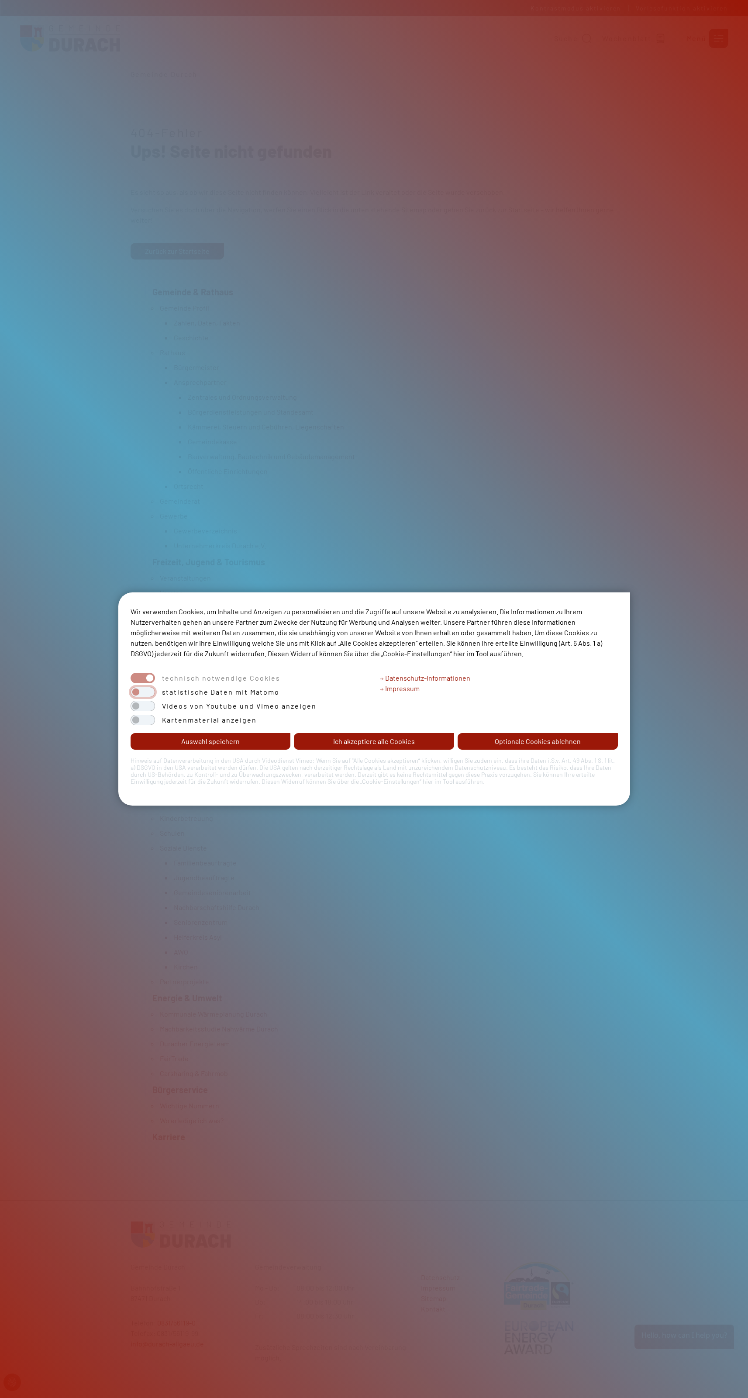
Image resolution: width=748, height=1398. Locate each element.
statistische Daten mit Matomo (221, 692)
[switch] (143, 692)
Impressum (402, 688)
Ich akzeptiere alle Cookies (374, 741)
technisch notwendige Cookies (221, 678)
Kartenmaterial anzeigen (209, 719)
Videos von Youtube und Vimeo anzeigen (239, 705)
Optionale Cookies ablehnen (538, 741)
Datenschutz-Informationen (427, 678)
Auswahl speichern (210, 741)
